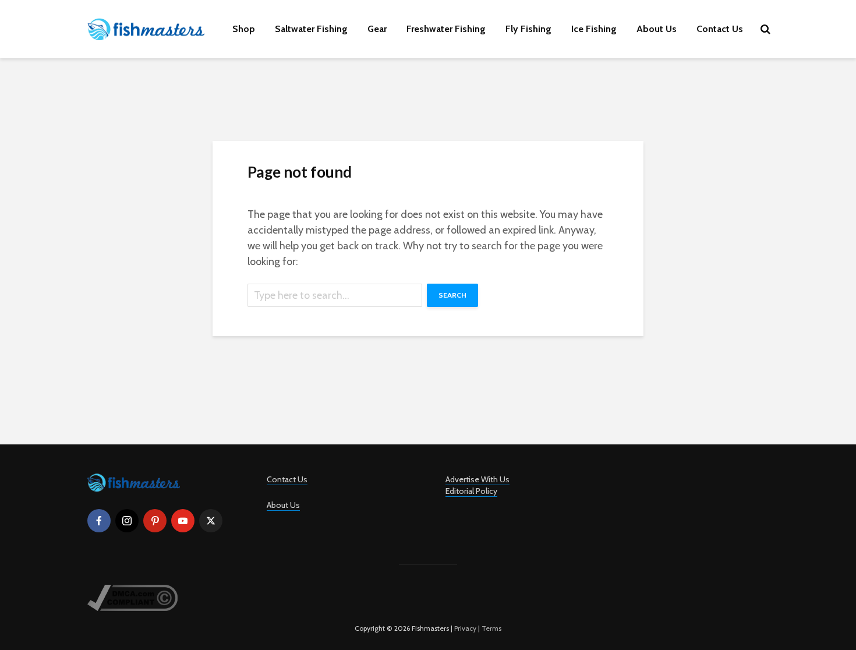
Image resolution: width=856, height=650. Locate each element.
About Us (656, 28)
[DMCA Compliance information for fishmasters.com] (132, 596)
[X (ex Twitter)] (210, 520)
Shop (243, 28)
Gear (377, 28)
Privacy (465, 628)
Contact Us (719, 28)
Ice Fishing (594, 28)
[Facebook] (99, 520)
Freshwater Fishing (446, 28)
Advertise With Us (477, 479)
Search (452, 295)
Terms (491, 628)
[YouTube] (182, 520)
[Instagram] (127, 520)
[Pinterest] (155, 520)
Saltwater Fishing (311, 28)
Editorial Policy (471, 491)
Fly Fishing (528, 28)
